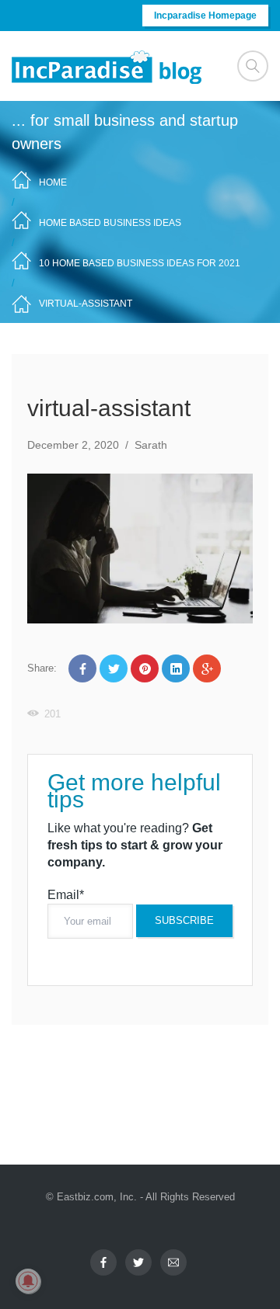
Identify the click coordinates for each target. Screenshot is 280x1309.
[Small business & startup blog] (108, 66)
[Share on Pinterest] (145, 668)
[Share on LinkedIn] (176, 668)
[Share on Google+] (207, 668)
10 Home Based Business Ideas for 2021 (139, 263)
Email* (65, 894)
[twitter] (138, 1262)
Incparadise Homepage (205, 15)
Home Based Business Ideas (110, 222)
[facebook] (103, 1262)
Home (53, 182)
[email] (173, 1262)
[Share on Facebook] (82, 668)
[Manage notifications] (28, 1281)
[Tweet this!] (114, 668)
